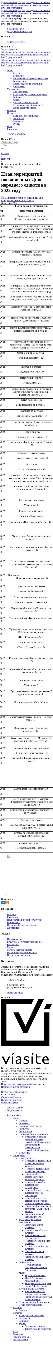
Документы (19, 86)
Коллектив (18, 75)
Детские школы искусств (25, 102)
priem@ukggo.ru (15, 992)
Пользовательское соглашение (16, 1087)
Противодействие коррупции (28, 83)
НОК (9, 126)
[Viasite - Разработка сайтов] (26, 1063)
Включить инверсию (11, 1100)
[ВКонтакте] (3, 902)
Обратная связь (14, 1110)
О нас (10, 70)
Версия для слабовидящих (14, 1092)
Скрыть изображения (12, 1097)
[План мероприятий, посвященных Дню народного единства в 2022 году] (26, 200)
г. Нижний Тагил (15, 29)
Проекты (11, 113)
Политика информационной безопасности (22, 1084)
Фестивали (18, 118)
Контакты (12, 129)
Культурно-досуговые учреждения (30, 94)
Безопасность (19, 81)
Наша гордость (20, 91)
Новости (11, 110)
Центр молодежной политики (28, 105)
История (17, 73)
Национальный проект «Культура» (30, 78)
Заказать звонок (9, 49)
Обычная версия (9, 1102)
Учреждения (13, 89)
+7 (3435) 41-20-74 (16, 41)
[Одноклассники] (7, 902)
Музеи (16, 99)
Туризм (16, 123)
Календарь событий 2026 (25, 115)
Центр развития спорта (24, 107)
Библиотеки (19, 97)
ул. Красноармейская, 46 (19, 31)
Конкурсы (18, 121)
